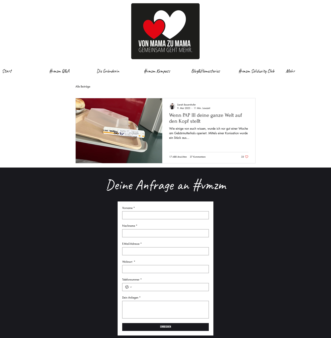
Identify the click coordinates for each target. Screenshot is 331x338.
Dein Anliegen (131, 297)
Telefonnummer (132, 279)
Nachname (129, 226)
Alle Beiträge (82, 86)
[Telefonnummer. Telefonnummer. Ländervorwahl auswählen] (128, 287)
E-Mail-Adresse (132, 244)
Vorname (128, 208)
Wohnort (128, 262)
